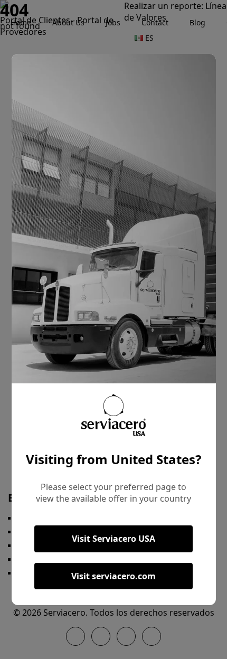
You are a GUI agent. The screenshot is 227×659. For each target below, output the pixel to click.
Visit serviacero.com (113, 576)
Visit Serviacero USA (113, 538)
